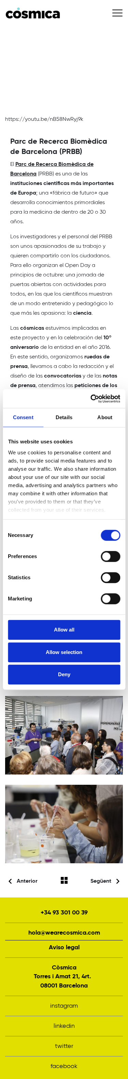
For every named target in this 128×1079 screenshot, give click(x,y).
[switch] (110, 556)
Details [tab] (64, 417)
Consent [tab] (23, 417)
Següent (100, 881)
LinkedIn (64, 1026)
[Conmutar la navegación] (117, 13)
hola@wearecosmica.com (64, 933)
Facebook (64, 1066)
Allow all (64, 630)
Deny (64, 674)
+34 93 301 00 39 (64, 913)
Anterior (27, 881)
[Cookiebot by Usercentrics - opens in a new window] (91, 398)
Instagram (64, 1006)
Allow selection (64, 652)
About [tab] (104, 417)
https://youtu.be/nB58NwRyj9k (44, 119)
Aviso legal (64, 948)
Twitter (64, 1046)
